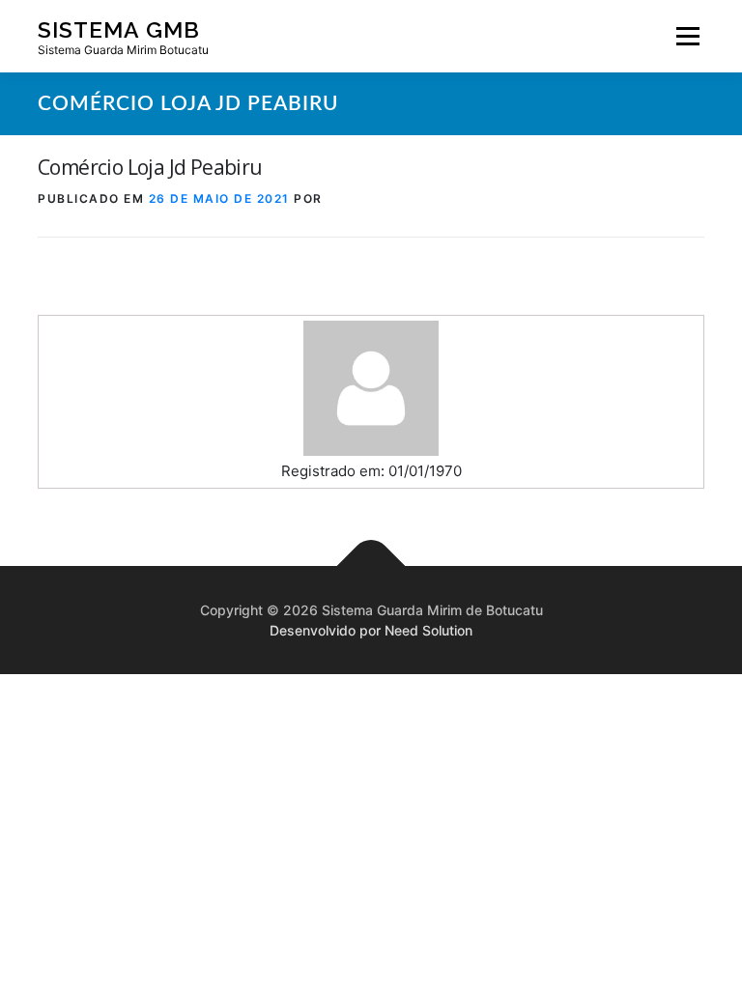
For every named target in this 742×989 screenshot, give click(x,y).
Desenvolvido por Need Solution (371, 630)
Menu (687, 36)
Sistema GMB (119, 28)
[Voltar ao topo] (371, 566)
